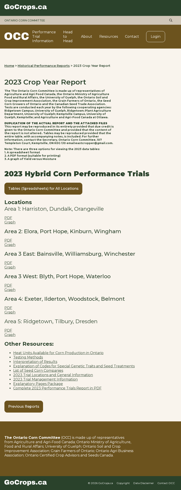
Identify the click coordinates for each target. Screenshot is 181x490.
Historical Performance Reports (44, 66)
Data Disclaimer (143, 483)
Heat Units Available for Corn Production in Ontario (58, 353)
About (86, 36)
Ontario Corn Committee (24, 20)
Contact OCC (166, 483)
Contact (132, 36)
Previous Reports (23, 406)
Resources (108, 36)
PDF (8, 218)
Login (155, 36)
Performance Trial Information (44, 36)
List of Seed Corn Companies (38, 370)
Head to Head (68, 36)
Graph (9, 222)
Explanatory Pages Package (38, 384)
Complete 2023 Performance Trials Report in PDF (57, 388)
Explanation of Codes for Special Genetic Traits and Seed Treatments (74, 366)
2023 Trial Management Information (45, 379)
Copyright (123, 483)
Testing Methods (28, 357)
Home (9, 66)
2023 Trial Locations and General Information (53, 375)
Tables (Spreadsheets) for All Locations (43, 188)
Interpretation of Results (35, 362)
